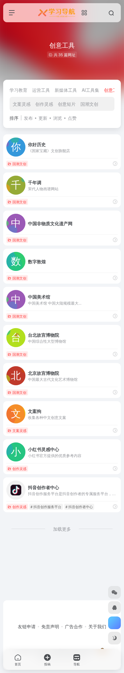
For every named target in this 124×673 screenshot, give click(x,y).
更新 (42, 118)
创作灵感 (44, 104)
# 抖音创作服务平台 (46, 506)
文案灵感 (22, 104)
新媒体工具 (66, 90)
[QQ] (114, 607)
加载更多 (62, 529)
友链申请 (27, 626)
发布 (28, 118)
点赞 (72, 118)
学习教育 (18, 90)
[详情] (115, 163)
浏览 (57, 118)
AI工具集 (90, 90)
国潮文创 (89, 104)
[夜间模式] (114, 638)
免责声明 (50, 626)
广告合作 (74, 626)
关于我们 (97, 626)
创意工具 (113, 90)
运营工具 (41, 90)
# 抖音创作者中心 (79, 506)
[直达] (115, 392)
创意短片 (67, 104)
